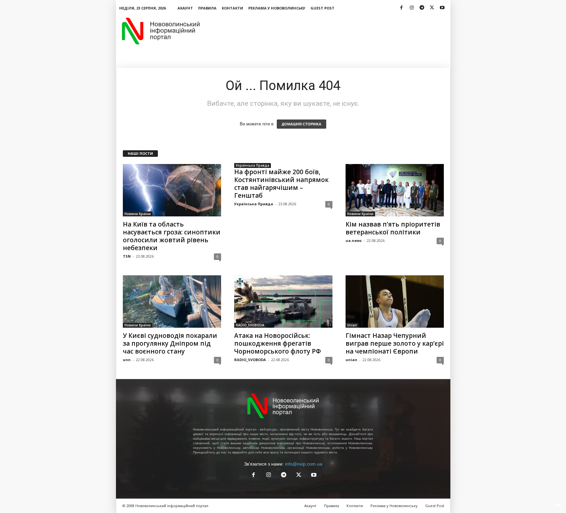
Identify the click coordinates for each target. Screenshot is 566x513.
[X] (432, 8)
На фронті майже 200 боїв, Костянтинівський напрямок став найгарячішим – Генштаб (281, 184)
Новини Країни (137, 213)
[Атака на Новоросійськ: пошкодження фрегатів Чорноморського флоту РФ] (283, 301)
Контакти (232, 8)
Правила (207, 8)
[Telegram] (422, 8)
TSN (127, 256)
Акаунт (185, 8)
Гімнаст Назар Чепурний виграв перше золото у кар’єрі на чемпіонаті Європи (395, 343)
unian (351, 359)
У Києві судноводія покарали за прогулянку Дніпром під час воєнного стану (170, 343)
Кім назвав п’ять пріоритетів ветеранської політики (393, 228)
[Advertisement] (331, 31)
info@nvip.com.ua (303, 464)
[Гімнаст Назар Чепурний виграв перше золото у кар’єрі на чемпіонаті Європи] (395, 301)
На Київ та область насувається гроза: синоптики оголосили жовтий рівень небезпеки (171, 236)
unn (127, 359)
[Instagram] (412, 8)
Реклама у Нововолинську (276, 8)
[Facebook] (402, 8)
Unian (352, 325)
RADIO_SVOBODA (250, 325)
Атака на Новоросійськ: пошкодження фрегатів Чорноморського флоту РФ (277, 343)
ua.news (354, 240)
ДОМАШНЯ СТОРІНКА (301, 124)
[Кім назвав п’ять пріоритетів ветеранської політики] (395, 190)
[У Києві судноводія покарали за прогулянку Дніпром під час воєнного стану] (172, 301)
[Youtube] (442, 8)
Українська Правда (252, 165)
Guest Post (322, 8)
